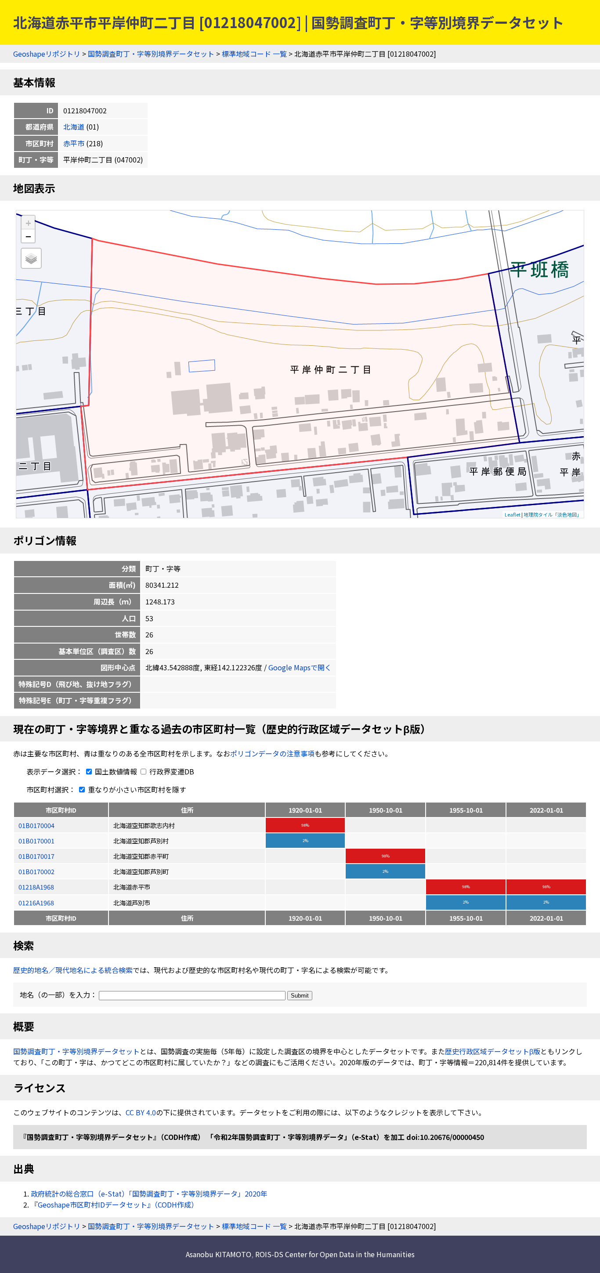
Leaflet (512, 514)
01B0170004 (36, 825)
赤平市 (73, 143)
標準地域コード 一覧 (254, 53)
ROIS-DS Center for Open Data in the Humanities (335, 1254)
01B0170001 (36, 840)
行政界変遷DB (171, 771)
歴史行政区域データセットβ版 (492, 1051)
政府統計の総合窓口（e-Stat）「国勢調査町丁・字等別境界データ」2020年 (149, 1193)
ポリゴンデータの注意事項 (272, 753)
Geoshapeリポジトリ (46, 53)
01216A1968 (36, 902)
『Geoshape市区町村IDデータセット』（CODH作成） (114, 1204)
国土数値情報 (116, 771)
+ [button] (28, 222)
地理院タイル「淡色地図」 (553, 514)
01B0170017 (36, 856)
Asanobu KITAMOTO (218, 1254)
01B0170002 (36, 871)
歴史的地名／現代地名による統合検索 (73, 970)
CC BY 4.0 (141, 1112)
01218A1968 (36, 886)
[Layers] (31, 258)
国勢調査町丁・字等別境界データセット (151, 53)
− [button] (28, 235)
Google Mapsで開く (300, 667)
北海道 (73, 126)
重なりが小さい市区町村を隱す (136, 789)
